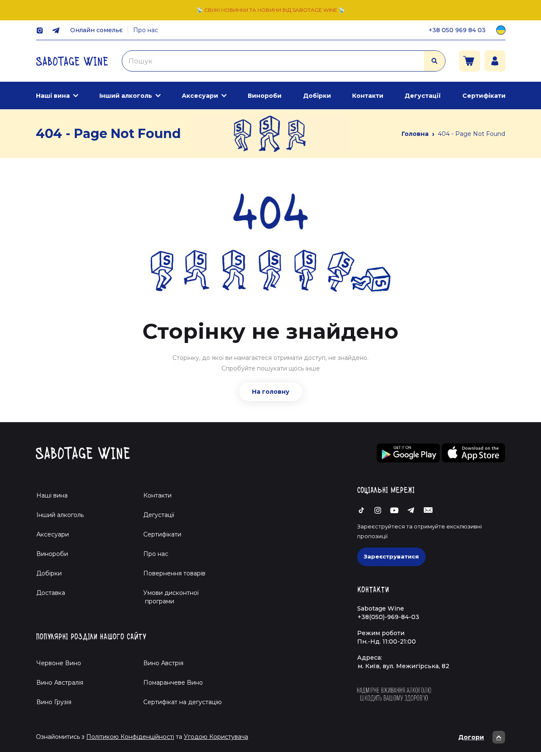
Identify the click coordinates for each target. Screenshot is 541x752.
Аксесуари (200, 96)
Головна (415, 134)
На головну (271, 391)
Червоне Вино (58, 663)
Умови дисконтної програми (168, 597)
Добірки (317, 96)
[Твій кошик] (469, 61)
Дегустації (422, 96)
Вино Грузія (53, 702)
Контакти (367, 96)
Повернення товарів (174, 573)
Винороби (264, 96)
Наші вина (53, 96)
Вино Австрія (163, 663)
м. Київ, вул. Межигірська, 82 (403, 666)
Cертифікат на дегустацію (182, 702)
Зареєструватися (391, 556)
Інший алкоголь (125, 96)
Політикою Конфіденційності (130, 737)
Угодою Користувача (216, 737)
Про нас (145, 30)
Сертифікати (483, 96)
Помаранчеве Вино (173, 682)
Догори (471, 737)
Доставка (50, 593)
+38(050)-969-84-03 (388, 617)
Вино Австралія (59, 682)
